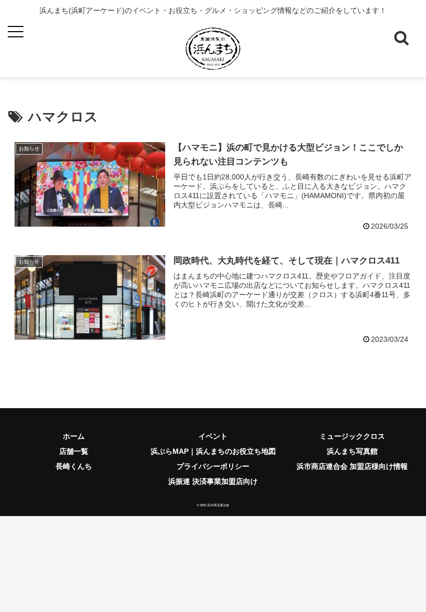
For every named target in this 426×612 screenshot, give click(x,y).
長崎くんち (74, 466)
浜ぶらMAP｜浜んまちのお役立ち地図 (213, 451)
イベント (213, 436)
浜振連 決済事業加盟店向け (213, 481)
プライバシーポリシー (213, 466)
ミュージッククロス (352, 436)
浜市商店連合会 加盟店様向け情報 (352, 466)
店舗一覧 (73, 451)
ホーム (74, 436)
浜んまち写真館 (352, 451)
